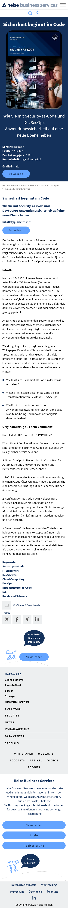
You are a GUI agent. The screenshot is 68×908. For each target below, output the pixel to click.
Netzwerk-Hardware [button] (17, 701)
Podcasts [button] (17, 760)
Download (16, 174)
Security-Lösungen (50, 185)
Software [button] (13, 708)
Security (34, 185)
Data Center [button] (15, 736)
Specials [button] (12, 743)
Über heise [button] (35, 891)
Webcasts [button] (46, 753)
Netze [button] (9, 722)
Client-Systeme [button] (14, 679)
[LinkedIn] (34, 898)
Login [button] (34, 835)
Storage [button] (10, 696)
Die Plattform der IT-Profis (14, 185)
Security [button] (12, 715)
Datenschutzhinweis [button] (23, 885)
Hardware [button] (13, 674)
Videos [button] (52, 760)
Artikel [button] (36, 760)
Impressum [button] (17, 891)
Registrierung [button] (34, 845)
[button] (30, 13)
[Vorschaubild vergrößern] (34, 69)
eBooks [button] (34, 767)
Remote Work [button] (13, 685)
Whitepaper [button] (23, 753)
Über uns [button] (52, 891)
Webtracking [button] (49, 885)
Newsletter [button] (34, 825)
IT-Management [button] (17, 729)
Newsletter (34, 657)
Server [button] (9, 690)
